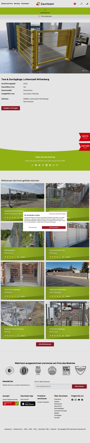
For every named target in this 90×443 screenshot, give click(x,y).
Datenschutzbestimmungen (57, 214)
